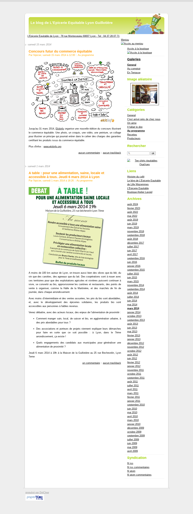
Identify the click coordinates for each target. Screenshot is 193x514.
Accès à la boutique (138, 48)
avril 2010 (132, 416)
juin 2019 (132, 223)
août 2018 (132, 239)
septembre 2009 (136, 435)
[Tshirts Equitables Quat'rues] (144, 164)
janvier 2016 (133, 266)
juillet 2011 (133, 385)
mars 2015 (133, 281)
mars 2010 (133, 420)
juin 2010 (132, 408)
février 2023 (133, 208)
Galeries (134, 59)
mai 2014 (132, 304)
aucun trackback (112, 152)
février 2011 (133, 397)
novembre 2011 (135, 370)
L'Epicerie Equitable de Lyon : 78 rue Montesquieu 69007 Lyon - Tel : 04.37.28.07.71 (73, 36)
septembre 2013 (136, 320)
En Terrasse (133, 72)
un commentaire (91, 363)
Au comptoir (133, 68)
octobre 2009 (134, 431)
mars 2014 (133, 308)
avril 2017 (132, 254)
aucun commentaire (89, 152)
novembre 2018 (135, 231)
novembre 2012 (135, 347)
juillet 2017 (133, 246)
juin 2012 (132, 358)
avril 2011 (132, 389)
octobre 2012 (134, 351)
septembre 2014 (136, 289)
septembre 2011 (136, 377)
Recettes (132, 134)
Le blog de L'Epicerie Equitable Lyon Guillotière (72, 23)
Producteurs (133, 138)
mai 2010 (132, 412)
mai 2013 (132, 331)
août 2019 (132, 219)
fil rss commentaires (138, 467)
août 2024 (132, 204)
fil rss (130, 463)
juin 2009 (132, 443)
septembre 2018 (136, 235)
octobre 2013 (134, 316)
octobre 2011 (134, 373)
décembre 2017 (135, 242)
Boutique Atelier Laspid (139, 192)
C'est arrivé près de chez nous (143, 119)
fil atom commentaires (139, 474)
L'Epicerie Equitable (138, 188)
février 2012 (133, 362)
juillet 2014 (133, 296)
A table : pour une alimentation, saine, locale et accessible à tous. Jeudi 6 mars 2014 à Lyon (66, 175)
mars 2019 (133, 227)
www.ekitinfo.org (52, 146)
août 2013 (132, 323)
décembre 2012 (135, 343)
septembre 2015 (136, 269)
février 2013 (133, 335)
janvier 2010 (133, 424)
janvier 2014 (133, 312)
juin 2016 (132, 262)
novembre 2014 (135, 285)
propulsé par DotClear (37, 492)
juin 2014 (132, 300)
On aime (131, 123)
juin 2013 (132, 327)
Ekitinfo (60, 128)
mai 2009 (132, 447)
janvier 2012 (133, 366)
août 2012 (132, 354)
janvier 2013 (133, 339)
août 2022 (132, 212)
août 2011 (132, 381)
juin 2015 (132, 277)
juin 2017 (132, 250)
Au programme (86, 55)
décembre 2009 (135, 427)
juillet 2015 (133, 273)
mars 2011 (133, 393)
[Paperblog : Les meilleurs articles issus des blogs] (34, 499)
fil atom (131, 471)
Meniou (125, 39)
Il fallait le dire (134, 127)
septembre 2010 (136, 404)
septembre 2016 (136, 258)
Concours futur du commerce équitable (60, 51)
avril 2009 (132, 451)
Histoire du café (135, 176)
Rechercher (136, 146)
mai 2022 (132, 216)
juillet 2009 (133, 439)
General (131, 64)
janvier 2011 (133, 401)
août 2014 (132, 293)
